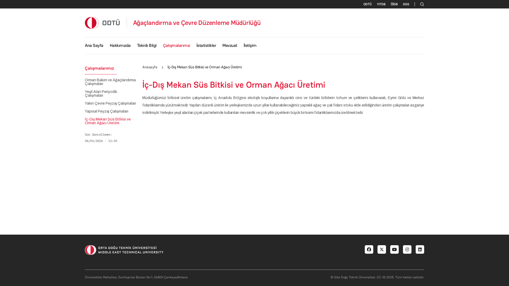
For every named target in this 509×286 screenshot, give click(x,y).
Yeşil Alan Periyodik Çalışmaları (101, 93)
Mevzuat (229, 45)
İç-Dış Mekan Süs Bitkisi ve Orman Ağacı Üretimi (108, 121)
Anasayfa (149, 67)
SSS (406, 4)
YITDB (381, 4)
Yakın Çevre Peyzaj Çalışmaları (110, 103)
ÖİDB (394, 4)
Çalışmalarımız (176, 45)
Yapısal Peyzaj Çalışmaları (106, 111)
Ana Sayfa (94, 45)
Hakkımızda (120, 45)
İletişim (250, 45)
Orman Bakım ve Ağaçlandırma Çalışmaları (110, 82)
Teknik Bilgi (147, 45)
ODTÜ (367, 4)
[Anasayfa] (102, 23)
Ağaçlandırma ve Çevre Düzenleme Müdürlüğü (197, 23)
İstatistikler (206, 45)
